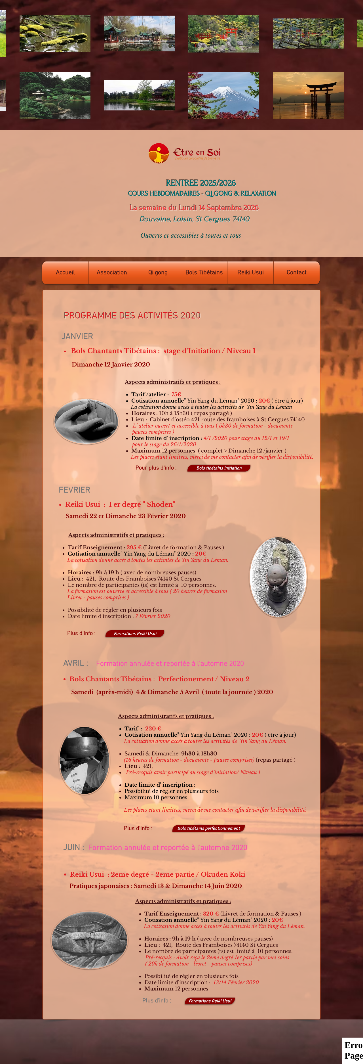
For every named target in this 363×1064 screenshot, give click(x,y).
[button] (112, 272)
